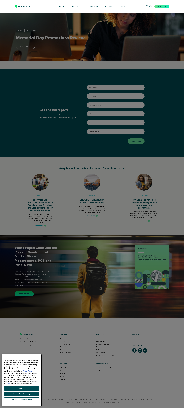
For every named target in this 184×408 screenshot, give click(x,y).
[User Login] (147, 6)
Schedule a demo (162, 6)
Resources (109, 6)
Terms (9, 383)
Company (124, 6)
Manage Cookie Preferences (22, 399)
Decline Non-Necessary (21, 394)
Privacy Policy (27, 371)
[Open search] (151, 6)
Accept (21, 388)
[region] (22, 380)
